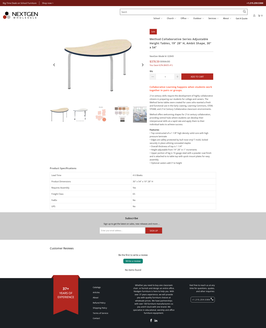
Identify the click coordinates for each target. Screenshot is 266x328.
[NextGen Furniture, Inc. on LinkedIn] (156, 320)
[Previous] (54, 65)
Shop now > (47, 3)
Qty (151, 71)
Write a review (133, 261)
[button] (158, 18)
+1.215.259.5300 (255, 3)
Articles (96, 292)
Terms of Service (100, 313)
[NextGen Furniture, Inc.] (20, 15)
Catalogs (97, 287)
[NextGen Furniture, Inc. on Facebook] (151, 320)
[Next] (142, 65)
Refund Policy (99, 302)
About (95, 297)
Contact (96, 318)
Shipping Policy (100, 308)
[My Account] (254, 15)
